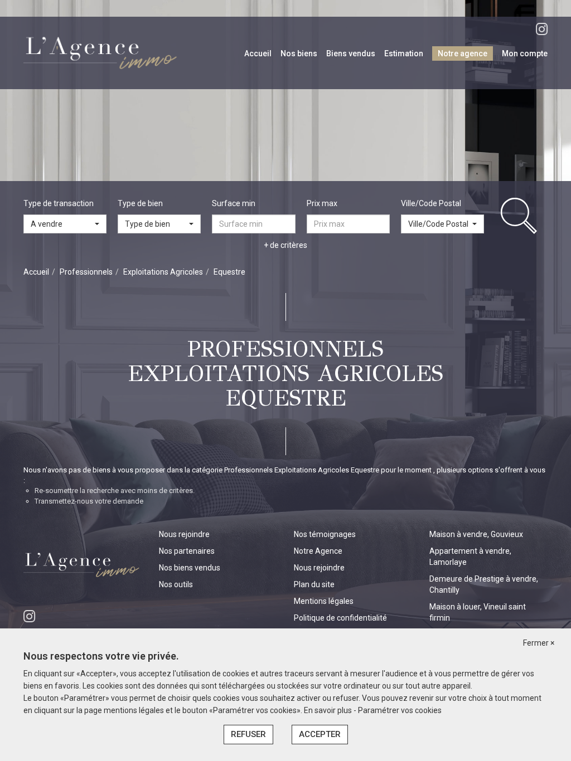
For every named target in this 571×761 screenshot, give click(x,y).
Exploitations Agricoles (163, 271)
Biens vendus (350, 53)
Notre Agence (318, 551)
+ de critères (285, 245)
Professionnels (86, 271)
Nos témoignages (325, 534)
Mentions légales (324, 601)
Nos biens (298, 53)
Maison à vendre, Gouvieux (476, 534)
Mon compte (525, 53)
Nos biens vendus (189, 567)
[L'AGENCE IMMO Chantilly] (102, 52)
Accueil (258, 53)
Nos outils (176, 584)
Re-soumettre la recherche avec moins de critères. (115, 490)
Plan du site (314, 584)
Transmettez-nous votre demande (89, 501)
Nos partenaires (187, 551)
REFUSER (248, 734)
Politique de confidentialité (340, 617)
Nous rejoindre (184, 534)
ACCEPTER (320, 734)
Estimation (403, 53)
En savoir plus (329, 710)
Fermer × (538, 642)
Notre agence (462, 53)
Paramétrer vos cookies (400, 710)
